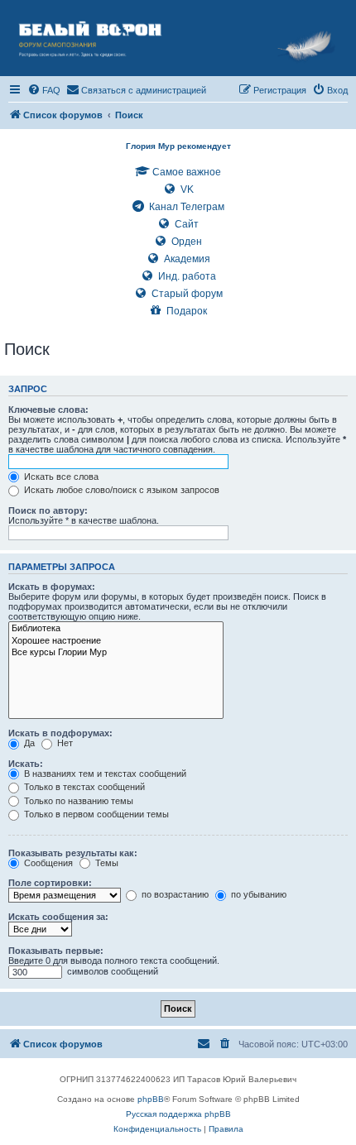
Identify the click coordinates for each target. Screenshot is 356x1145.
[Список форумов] (178, 38)
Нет (64, 743)
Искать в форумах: (51, 587)
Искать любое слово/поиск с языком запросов (120, 490)
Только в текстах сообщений (83, 787)
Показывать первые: (55, 951)
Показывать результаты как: (72, 853)
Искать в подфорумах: (60, 733)
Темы (105, 863)
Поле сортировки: (50, 883)
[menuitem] (43, 90)
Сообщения (47, 863)
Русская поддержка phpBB (178, 1114)
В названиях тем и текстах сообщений (104, 774)
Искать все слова (60, 476)
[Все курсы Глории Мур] (116, 653)
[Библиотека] (116, 629)
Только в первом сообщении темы (95, 814)
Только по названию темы (77, 801)
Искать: (25, 764)
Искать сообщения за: (58, 917)
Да (28, 743)
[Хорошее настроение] (116, 641)
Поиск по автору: (48, 510)
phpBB (150, 1099)
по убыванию (257, 894)
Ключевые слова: (48, 409)
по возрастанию (174, 894)
